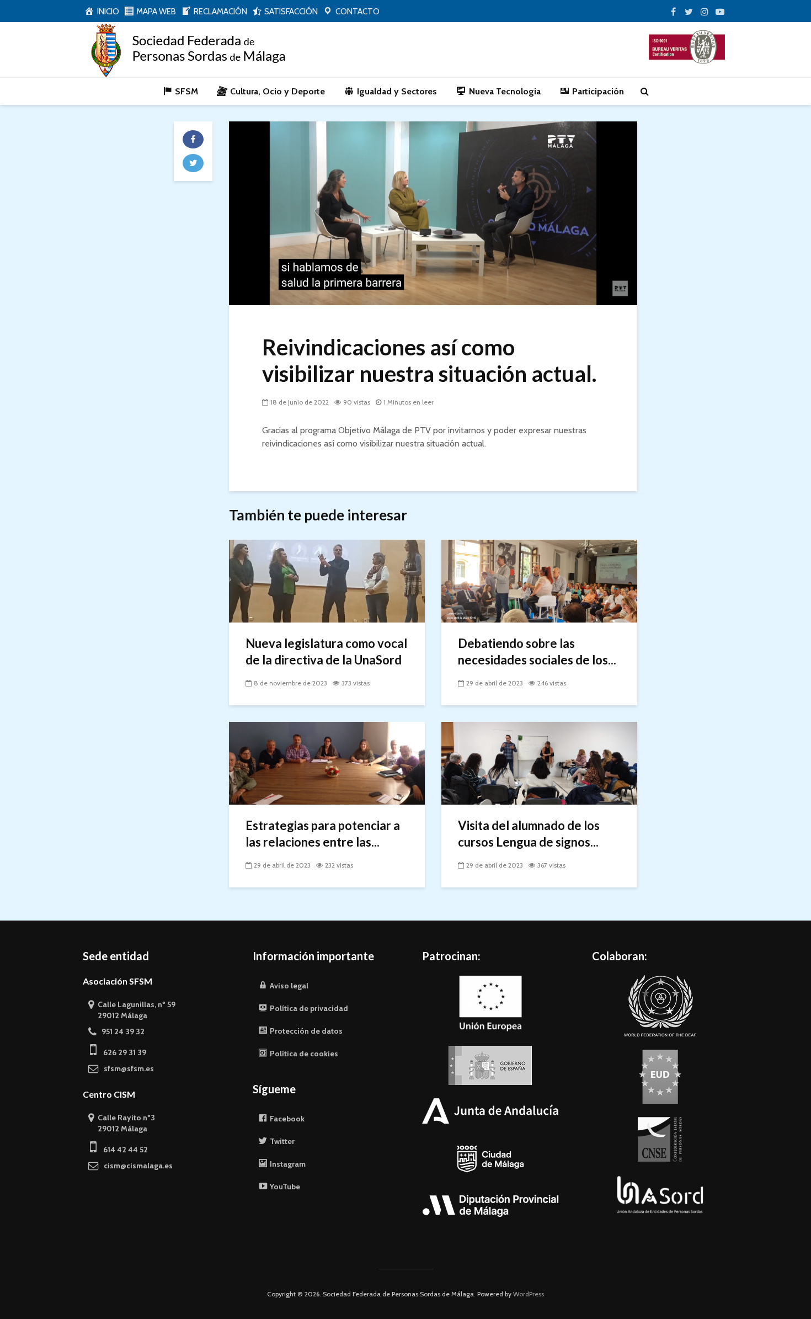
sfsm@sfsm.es (126, 1068)
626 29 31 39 (121, 1052)
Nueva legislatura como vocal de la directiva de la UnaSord (326, 651)
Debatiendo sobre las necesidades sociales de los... (537, 651)
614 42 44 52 (122, 1150)
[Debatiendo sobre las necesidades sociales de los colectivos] (539, 580)
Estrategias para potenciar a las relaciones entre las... (323, 833)
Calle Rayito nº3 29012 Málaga (121, 1123)
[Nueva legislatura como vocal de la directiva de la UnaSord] (327, 580)
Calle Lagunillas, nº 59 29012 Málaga (131, 1009)
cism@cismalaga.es (136, 1166)
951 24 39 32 (121, 1031)
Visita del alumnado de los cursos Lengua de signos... (529, 833)
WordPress (528, 1294)
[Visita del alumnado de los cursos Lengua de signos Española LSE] (539, 762)
